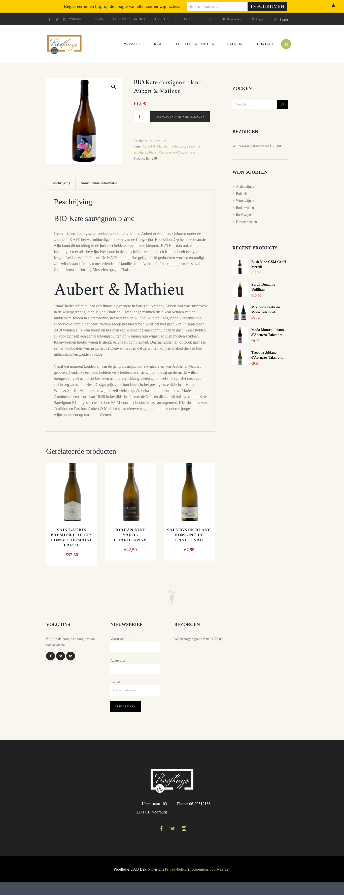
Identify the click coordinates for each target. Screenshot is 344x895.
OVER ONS (162, 19)
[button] (113, 86)
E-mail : (119, 682)
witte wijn (192, 152)
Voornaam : (119, 639)
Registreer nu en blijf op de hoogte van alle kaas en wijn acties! (122, 6)
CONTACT (188, 19)
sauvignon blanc (145, 152)
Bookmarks (233, 19)
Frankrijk (193, 146)
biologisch (177, 146)
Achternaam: (119, 660)
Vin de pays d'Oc (171, 152)
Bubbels (241, 194)
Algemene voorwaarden (211, 869)
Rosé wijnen (244, 215)
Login (259, 19)
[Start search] (275, 19)
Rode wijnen (245, 208)
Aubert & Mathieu (155, 146)
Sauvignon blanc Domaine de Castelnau (189, 535)
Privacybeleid (176, 869)
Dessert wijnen (246, 222)
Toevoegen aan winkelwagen (180, 116)
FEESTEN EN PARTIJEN (129, 19)
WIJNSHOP (76, 19)
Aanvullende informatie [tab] (99, 183)
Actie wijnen (245, 187)
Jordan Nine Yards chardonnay (130, 535)
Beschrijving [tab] (60, 183)
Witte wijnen (158, 140)
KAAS (98, 19)
